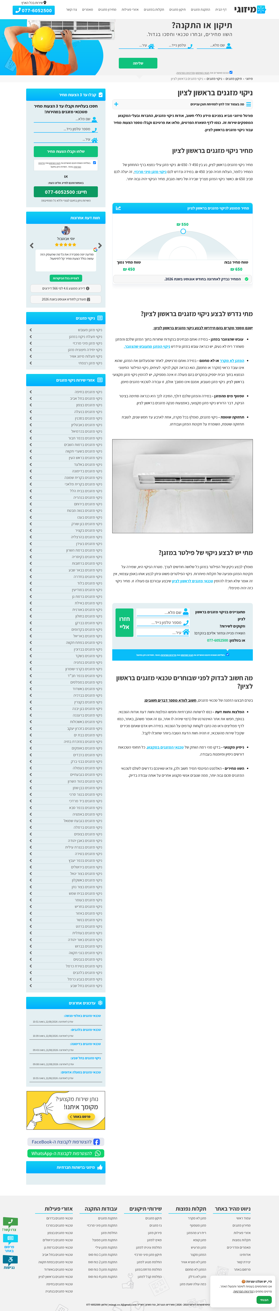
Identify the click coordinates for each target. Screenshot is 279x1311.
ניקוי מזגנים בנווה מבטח (84, 510)
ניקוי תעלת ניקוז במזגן (85, 336)
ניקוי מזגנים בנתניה (88, 662)
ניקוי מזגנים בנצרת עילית (83, 847)
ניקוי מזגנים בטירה (88, 853)
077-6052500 (217, 640)
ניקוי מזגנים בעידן (89, 543)
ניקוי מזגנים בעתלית (87, 932)
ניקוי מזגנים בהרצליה (86, 536)
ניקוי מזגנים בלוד (89, 583)
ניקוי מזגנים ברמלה (88, 827)
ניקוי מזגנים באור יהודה (85, 939)
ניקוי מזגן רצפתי (90, 362)
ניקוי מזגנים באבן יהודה (85, 840)
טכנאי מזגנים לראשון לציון (192, 580)
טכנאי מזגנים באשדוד (58, 1269)
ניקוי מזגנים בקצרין (88, 701)
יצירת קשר (244, 1262)
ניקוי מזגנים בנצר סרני (85, 794)
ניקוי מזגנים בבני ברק (86, 761)
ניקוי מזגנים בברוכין (88, 649)
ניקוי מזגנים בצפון (89, 404)
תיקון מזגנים (177, 9)
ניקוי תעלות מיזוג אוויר (86, 356)
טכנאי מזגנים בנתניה (59, 1291)
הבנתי (264, 1300)
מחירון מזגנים (107, 9)
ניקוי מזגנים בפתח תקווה (84, 642)
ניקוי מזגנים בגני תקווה (85, 952)
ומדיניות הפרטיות (186, 73)
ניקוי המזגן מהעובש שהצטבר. (147, 346)
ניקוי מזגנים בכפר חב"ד (85, 675)
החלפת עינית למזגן (149, 1247)
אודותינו (245, 1254)
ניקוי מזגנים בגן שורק (86, 523)
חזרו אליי (124, 623)
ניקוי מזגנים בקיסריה (87, 556)
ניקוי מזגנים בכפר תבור (85, 437)
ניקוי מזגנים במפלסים (86, 682)
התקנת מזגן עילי (106, 1247)
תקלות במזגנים (154, 9)
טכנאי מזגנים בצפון (60, 1232)
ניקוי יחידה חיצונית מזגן (85, 349)
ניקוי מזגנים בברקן (88, 622)
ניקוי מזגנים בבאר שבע (85, 569)
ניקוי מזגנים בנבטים (87, 959)
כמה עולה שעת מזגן (193, 1284)
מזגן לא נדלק (197, 1276)
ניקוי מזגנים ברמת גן (87, 596)
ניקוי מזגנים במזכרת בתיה (83, 741)
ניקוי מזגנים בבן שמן (87, 787)
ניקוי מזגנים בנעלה (88, 411)
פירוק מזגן (155, 1232)
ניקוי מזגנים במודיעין (87, 589)
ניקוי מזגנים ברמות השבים (83, 444)
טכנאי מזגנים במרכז (59, 1225)
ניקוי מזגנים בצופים (88, 833)
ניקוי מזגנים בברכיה (87, 695)
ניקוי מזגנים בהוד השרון (85, 781)
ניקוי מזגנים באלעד (88, 464)
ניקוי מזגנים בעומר (88, 899)
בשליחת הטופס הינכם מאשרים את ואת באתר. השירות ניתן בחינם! (180, 654)
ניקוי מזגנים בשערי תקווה (83, 451)
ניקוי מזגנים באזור (89, 913)
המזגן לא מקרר (232, 360)
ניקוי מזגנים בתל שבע (86, 985)
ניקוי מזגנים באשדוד (87, 688)
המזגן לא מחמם (195, 1269)
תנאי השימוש (202, 73)
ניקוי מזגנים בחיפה (88, 391)
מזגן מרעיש (198, 1247)
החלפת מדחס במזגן (148, 1269)
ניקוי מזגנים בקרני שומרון (83, 668)
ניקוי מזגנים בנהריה (87, 497)
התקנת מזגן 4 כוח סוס (102, 1276)
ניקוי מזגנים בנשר (89, 919)
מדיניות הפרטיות (168, 654)
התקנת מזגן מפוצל (104, 1240)
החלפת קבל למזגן (150, 1276)
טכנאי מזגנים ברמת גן (58, 1247)
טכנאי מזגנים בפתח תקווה (55, 1262)
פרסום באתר (242, 1269)
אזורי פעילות (130, 9)
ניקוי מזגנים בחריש (88, 906)
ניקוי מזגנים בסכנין (88, 418)
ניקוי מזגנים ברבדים (87, 754)
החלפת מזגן (109, 1232)
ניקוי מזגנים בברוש (88, 946)
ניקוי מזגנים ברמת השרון (84, 550)
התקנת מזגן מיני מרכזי (102, 1225)
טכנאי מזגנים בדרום (59, 1218)
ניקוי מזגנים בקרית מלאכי (83, 484)
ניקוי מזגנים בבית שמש (85, 893)
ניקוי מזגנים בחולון (88, 616)
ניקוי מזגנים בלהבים (87, 972)
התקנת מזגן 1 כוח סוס (102, 1254)
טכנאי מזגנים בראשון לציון (56, 1276)
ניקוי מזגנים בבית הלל (86, 490)
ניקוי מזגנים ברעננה (87, 715)
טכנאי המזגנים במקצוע (165, 747)
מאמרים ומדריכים (239, 1247)
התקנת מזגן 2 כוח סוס (102, 1262)
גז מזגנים (156, 1225)
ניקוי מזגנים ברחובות (87, 563)
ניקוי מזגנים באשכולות (86, 721)
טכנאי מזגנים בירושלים (58, 1240)
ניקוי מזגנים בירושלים (86, 866)
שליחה (138, 63)
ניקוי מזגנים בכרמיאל (86, 431)
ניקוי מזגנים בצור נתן (87, 886)
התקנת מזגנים (200, 9)
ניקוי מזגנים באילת (88, 602)
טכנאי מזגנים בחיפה (59, 1284)
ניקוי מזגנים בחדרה (88, 576)
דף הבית (221, 9)
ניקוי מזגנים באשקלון (87, 880)
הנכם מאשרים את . (203, 73)
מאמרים (87, 9)
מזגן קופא (199, 1240)
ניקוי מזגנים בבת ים (88, 734)
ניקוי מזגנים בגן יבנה (87, 708)
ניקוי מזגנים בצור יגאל (86, 873)
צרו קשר (71, 9)
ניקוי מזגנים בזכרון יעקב (84, 728)
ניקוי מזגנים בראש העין (85, 457)
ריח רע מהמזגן (196, 1232)
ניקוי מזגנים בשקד (88, 655)
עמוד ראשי (243, 1218)
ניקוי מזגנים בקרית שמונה (83, 477)
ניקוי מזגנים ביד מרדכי (85, 800)
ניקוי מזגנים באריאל (87, 635)
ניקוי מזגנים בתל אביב (86, 398)
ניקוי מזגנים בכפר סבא (85, 807)
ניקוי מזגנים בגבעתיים (86, 774)
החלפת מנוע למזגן (149, 1262)
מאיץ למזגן (154, 1240)
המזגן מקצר (198, 1254)
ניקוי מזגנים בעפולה (87, 767)
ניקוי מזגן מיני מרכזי (150, 171)
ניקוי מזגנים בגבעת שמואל (83, 820)
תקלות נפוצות (241, 1240)
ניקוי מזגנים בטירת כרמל (84, 965)
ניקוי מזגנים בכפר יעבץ (85, 860)
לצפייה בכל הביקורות (66, 278)
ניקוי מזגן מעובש (90, 329)
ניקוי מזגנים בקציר (88, 530)
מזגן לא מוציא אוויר (193, 1262)
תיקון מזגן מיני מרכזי (148, 1254)
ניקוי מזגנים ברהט (89, 926)
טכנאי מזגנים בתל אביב (57, 1254)
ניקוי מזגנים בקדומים (86, 629)
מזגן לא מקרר (197, 1218)
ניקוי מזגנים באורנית (87, 609)
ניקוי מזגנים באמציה (87, 814)
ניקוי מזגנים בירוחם (88, 503)
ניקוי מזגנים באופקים (87, 748)
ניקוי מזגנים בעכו (89, 517)
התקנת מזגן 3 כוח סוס (102, 1269)
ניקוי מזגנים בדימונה (87, 470)
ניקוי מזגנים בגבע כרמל (85, 979)
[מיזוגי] (250, 9)
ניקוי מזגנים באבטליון (86, 424)
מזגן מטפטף (198, 1225)
